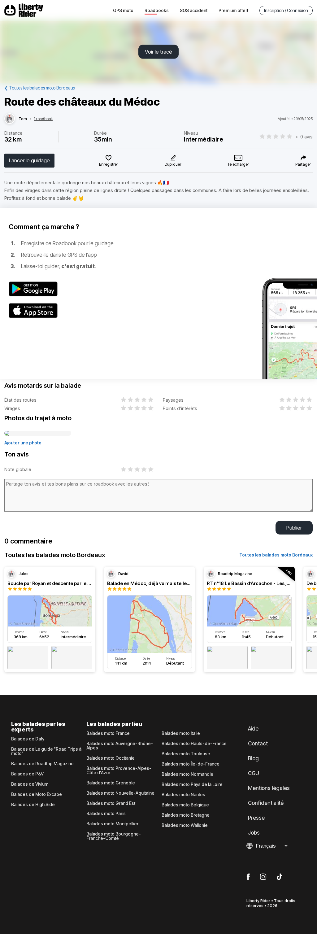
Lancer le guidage (29, 160)
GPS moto (123, 10)
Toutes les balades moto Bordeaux (276, 554)
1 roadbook (43, 119)
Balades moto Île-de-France (190, 764)
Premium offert (233, 10)
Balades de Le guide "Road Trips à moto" (46, 751)
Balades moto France (108, 733)
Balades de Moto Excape (36, 794)
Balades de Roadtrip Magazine (42, 764)
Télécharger (238, 164)
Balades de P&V (27, 774)
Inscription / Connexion (286, 10)
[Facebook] (248, 877)
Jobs (254, 833)
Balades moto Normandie (187, 774)
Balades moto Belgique (185, 805)
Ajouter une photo (22, 442)
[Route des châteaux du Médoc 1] (37, 433)
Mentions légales (269, 788)
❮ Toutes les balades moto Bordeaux (39, 87)
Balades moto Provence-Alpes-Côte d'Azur (118, 770)
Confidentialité (266, 803)
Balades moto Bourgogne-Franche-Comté (113, 836)
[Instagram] (263, 877)
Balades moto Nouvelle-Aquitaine (120, 793)
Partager (303, 164)
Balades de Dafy (27, 739)
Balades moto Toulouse (186, 754)
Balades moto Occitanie (110, 758)
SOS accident (193, 10)
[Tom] (9, 118)
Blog (253, 758)
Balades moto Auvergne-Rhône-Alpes (119, 745)
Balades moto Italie (181, 733)
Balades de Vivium (29, 784)
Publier (294, 528)
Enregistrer (108, 164)
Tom (23, 119)
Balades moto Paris (106, 813)
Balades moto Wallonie (185, 825)
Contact (258, 743)
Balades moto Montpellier (112, 824)
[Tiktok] (279, 877)
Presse (256, 818)
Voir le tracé (158, 52)
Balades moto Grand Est (110, 803)
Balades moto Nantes (183, 794)
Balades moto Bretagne (186, 815)
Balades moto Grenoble (110, 783)
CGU (253, 773)
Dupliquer (173, 164)
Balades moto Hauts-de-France (194, 743)
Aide (253, 729)
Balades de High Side (33, 804)
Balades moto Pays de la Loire (192, 784)
